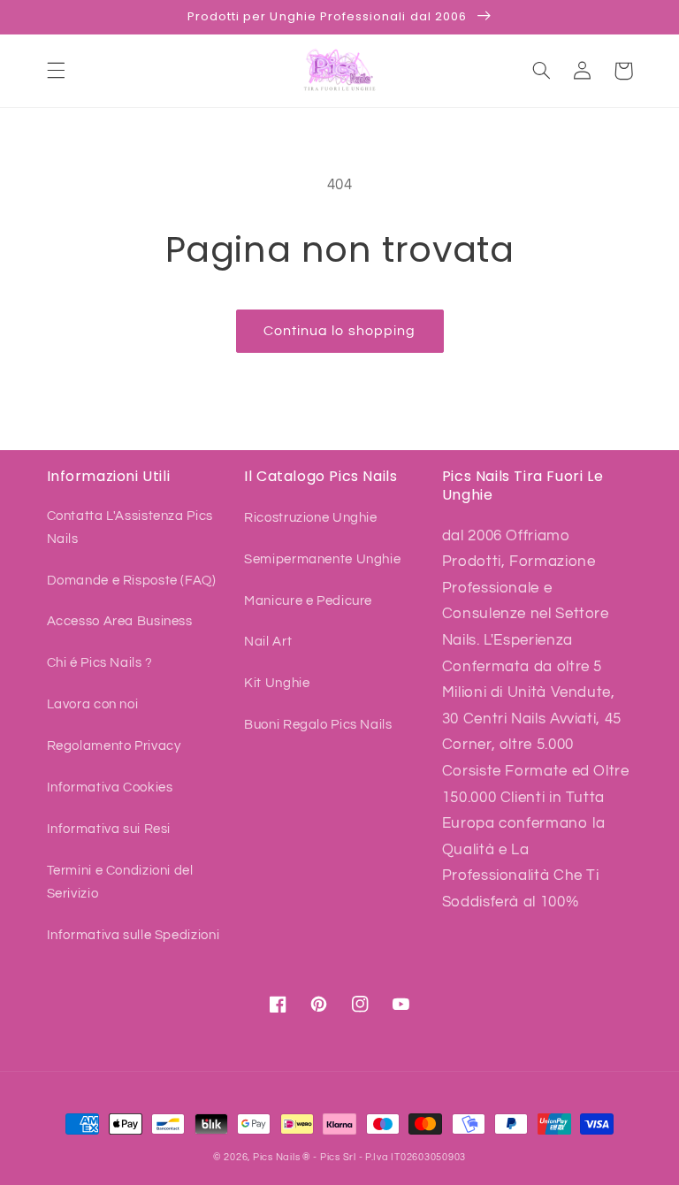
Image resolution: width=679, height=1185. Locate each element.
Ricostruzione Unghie (311, 517)
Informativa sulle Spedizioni (133, 935)
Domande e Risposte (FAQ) (132, 580)
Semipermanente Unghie (322, 559)
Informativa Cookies (110, 787)
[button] (55, 70)
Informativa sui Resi (109, 829)
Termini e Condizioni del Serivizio (120, 882)
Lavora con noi (93, 704)
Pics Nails (276, 1157)
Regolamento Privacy (114, 746)
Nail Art (268, 641)
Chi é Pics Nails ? (100, 662)
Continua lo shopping (339, 331)
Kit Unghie (276, 683)
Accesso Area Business (120, 621)
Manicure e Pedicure (308, 601)
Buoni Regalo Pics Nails (318, 724)
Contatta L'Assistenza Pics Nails (130, 527)
